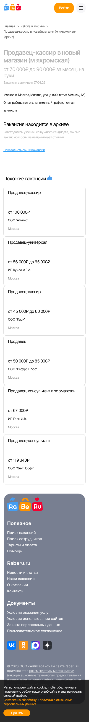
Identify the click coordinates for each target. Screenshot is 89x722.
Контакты (15, 591)
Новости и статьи (22, 572)
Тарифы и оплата (22, 545)
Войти (64, 7)
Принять (17, 713)
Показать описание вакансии (24, 150)
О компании (17, 585)
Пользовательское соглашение (34, 631)
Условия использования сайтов (35, 618)
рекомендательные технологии (51, 671)
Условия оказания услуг (28, 612)
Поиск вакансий (21, 533)
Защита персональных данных (33, 625)
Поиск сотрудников (24, 539)
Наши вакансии (21, 579)
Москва (9, 95)
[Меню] (81, 8)
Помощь (14, 551)
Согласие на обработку (20, 700)
